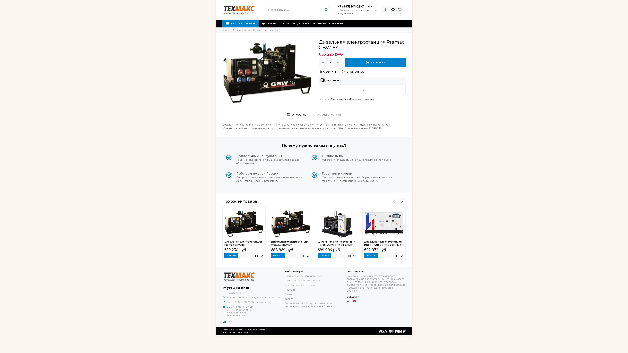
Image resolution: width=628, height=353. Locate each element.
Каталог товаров (243, 23)
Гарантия (319, 23)
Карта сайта (242, 332)
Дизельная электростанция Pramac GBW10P (243, 243)
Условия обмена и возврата (301, 285)
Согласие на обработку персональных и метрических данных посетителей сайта (308, 305)
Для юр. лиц (270, 23)
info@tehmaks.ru (236, 293)
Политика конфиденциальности (303, 276)
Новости (290, 289)
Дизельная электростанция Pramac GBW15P (289, 243)
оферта (289, 298)
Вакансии (290, 294)
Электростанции (339, 99)
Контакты (336, 23)
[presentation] (394, 201)
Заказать (231, 256)
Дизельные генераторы (361, 99)
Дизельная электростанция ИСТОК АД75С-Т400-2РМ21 (336, 243)
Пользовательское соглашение (303, 280)
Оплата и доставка (296, 23)
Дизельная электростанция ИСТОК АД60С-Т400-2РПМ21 (383, 243)
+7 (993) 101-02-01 (351, 6)
